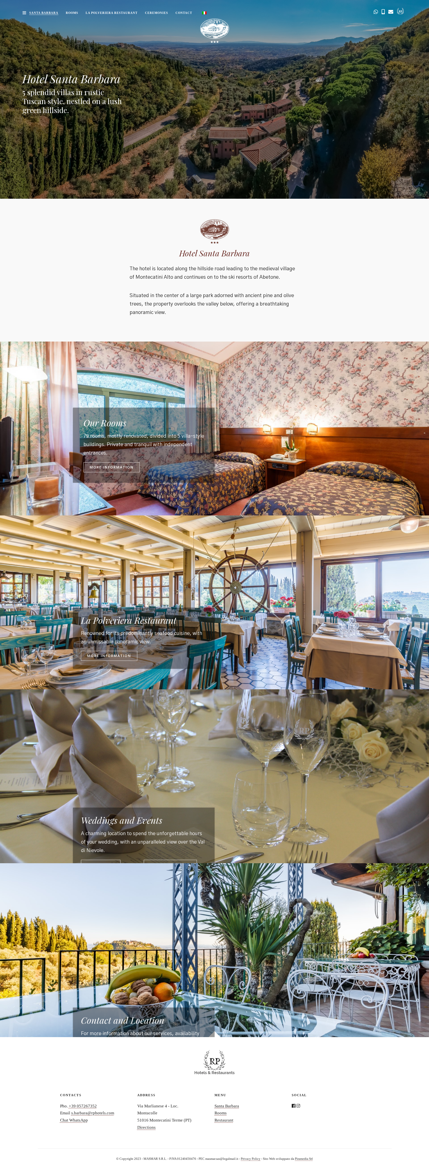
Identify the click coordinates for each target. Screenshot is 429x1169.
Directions (146, 1127)
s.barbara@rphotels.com (92, 1113)
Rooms (72, 13)
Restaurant (223, 1120)
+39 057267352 (83, 1106)
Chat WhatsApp (74, 1120)
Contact (184, 13)
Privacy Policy (250, 1159)
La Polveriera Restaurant (112, 13)
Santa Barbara (43, 13)
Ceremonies (156, 13)
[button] (111, 467)
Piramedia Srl (304, 1159)
